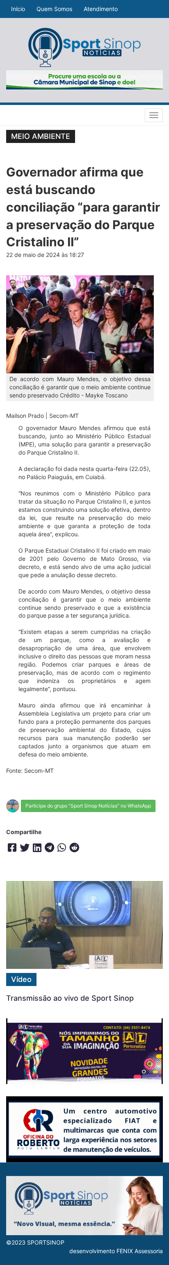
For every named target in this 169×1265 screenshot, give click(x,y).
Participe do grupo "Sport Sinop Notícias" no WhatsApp (88, 806)
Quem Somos (54, 8)
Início (18, 8)
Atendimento (101, 8)
